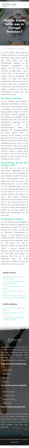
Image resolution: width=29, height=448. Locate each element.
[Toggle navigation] (25, 5)
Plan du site (14, 447)
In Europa (4, 48)
